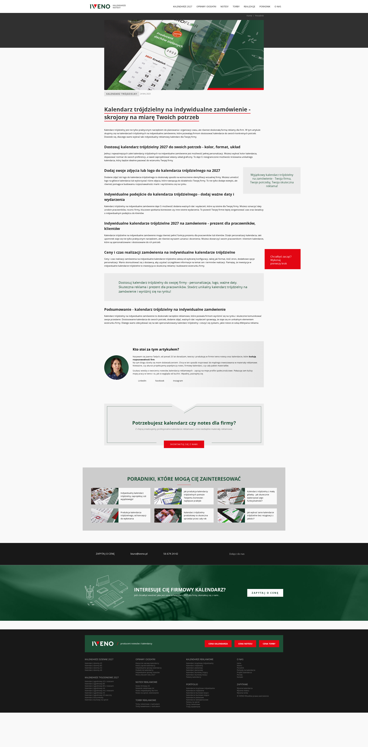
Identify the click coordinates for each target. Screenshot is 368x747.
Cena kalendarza (218, 643)
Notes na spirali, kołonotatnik (147, 693)
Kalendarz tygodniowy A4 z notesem (99, 690)
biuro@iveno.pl (139, 553)
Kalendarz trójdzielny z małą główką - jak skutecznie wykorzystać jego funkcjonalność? (261, 496)
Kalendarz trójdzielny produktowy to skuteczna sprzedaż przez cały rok (196, 515)
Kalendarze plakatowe (195, 697)
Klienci (239, 665)
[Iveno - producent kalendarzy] (100, 6)
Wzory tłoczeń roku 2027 (145, 675)
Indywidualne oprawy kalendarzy (149, 668)
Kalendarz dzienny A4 (93, 668)
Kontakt (240, 677)
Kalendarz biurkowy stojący (197, 672)
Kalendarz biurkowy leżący (196, 675)
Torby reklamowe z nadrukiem (148, 704)
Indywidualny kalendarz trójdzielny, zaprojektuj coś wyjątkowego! (133, 496)
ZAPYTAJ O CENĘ (105, 553)
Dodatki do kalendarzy (144, 670)
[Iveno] (102, 643)
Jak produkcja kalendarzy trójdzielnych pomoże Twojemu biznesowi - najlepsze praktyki (196, 496)
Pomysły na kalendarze (246, 670)
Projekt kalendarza (244, 672)
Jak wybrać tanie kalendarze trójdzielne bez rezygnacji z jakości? (260, 515)
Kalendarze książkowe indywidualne (200, 688)
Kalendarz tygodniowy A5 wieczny (98, 695)
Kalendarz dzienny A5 (93, 663)
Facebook (159, 380)
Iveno (239, 663)
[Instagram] (272, 554)
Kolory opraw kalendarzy (145, 665)
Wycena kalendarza (245, 688)
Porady (240, 675)
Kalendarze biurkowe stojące (197, 695)
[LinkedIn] (250, 554)
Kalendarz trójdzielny (121, 93)
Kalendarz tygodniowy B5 (95, 683)
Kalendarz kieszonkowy (94, 697)
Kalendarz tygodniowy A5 (95, 693)
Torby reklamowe (193, 704)
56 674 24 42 (170, 553)
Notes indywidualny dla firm (147, 690)
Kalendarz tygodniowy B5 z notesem (99, 686)
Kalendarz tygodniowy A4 (95, 688)
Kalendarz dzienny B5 (93, 665)
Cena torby (269, 643)
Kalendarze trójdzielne (195, 690)
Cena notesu (245, 643)
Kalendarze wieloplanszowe (197, 700)
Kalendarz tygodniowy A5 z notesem (99, 681)
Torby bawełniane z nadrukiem (148, 706)
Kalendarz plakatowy (194, 668)
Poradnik (240, 668)
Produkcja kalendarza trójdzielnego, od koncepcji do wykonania (133, 515)
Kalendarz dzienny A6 (93, 670)
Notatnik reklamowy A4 (145, 688)
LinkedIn (142, 380)
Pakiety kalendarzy (193, 677)
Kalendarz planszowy (194, 670)
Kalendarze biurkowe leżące (197, 693)
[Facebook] (261, 554)
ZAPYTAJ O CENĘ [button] (265, 592)
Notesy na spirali (193, 702)
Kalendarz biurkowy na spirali (96, 700)
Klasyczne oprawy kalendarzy (147, 663)
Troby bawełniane (193, 706)
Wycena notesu (243, 690)
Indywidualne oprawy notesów (148, 672)
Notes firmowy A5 (143, 686)
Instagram (178, 380)
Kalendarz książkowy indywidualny (199, 663)
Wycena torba (242, 693)
